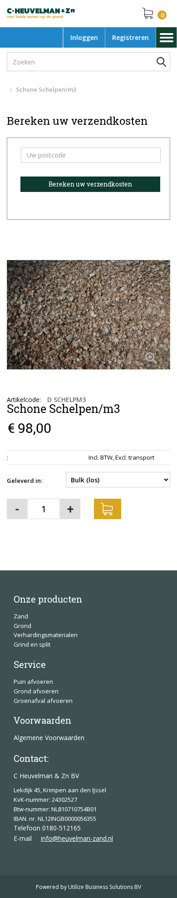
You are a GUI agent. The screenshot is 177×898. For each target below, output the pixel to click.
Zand (21, 616)
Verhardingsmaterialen (46, 635)
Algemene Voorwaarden (49, 737)
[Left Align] (151, 358)
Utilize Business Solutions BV (104, 887)
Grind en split (32, 644)
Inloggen (84, 37)
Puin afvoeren (33, 681)
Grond (22, 626)
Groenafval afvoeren (43, 701)
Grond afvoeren (36, 691)
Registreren (130, 37)
